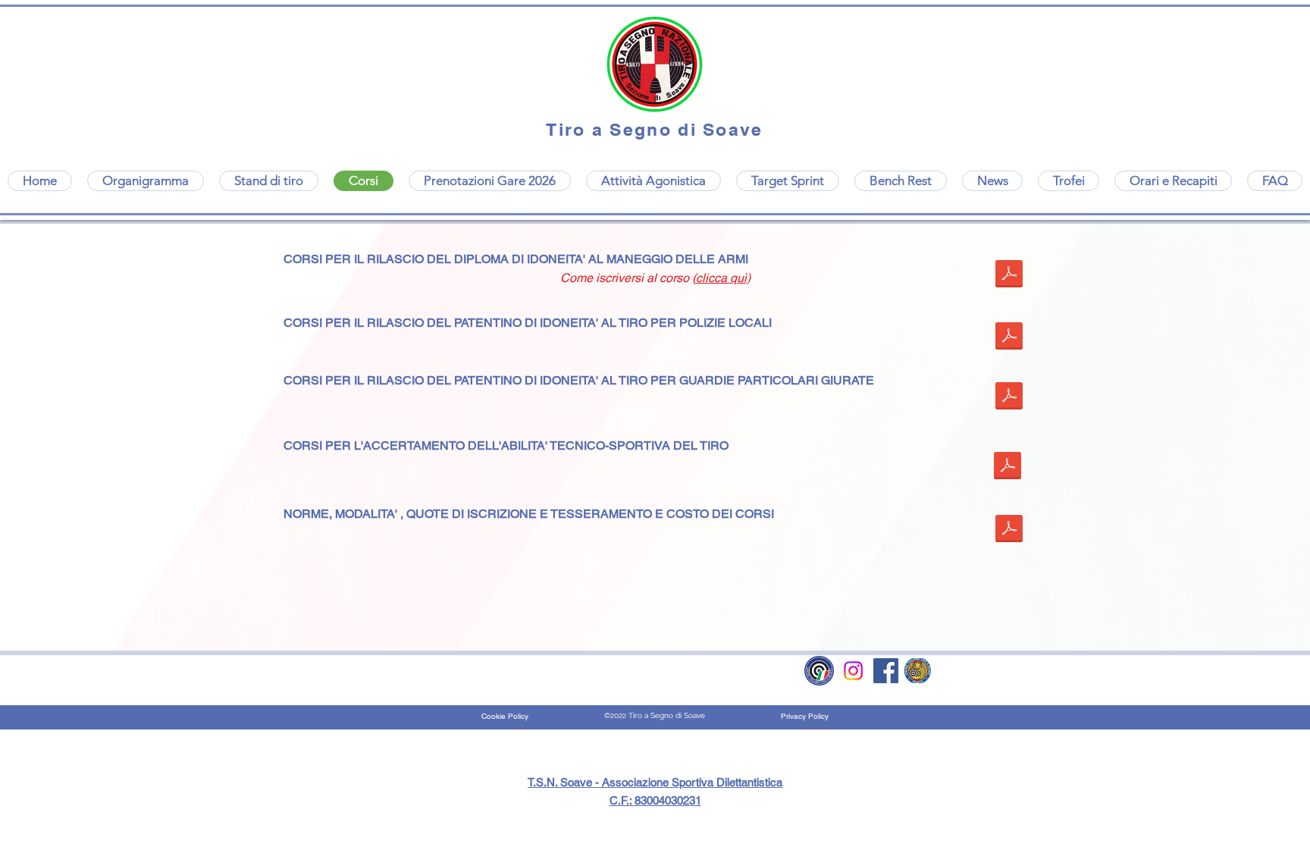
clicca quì (721, 278)
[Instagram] (853, 670)
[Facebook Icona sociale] (885, 670)
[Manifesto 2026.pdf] (1009, 275)
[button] (1068, 181)
